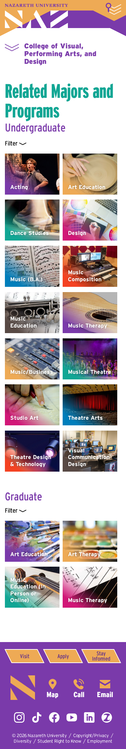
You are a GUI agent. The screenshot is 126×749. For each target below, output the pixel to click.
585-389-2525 (78, 687)
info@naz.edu (104, 687)
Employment (99, 741)
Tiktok (36, 717)
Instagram (19, 717)
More (113, 9)
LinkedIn (89, 717)
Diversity (22, 741)
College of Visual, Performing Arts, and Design (60, 53)
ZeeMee (107, 717)
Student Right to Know (59, 741)
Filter (11, 143)
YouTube (71, 717)
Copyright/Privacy (91, 735)
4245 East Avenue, (52, 687)
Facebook (54, 717)
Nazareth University (36, 16)
